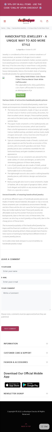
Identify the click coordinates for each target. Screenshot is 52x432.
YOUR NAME (6, 267)
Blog (8, 28)
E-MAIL (4, 277)
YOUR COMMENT (8, 288)
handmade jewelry (10, 243)
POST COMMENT (10, 329)
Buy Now (20, 95)
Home (3, 28)
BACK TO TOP (26, 426)
